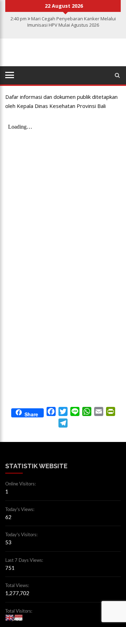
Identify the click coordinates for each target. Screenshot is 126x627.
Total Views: (17, 586)
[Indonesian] (18, 617)
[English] (9, 617)
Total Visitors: (19, 611)
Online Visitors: (21, 484)
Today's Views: (20, 509)
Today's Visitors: (21, 535)
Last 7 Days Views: (24, 560)
